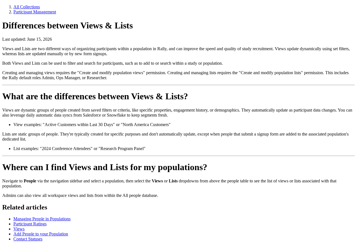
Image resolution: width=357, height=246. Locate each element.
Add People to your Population (40, 233)
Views (19, 228)
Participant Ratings (30, 223)
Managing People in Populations (42, 218)
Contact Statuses (27, 239)
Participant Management (34, 11)
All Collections (26, 6)
